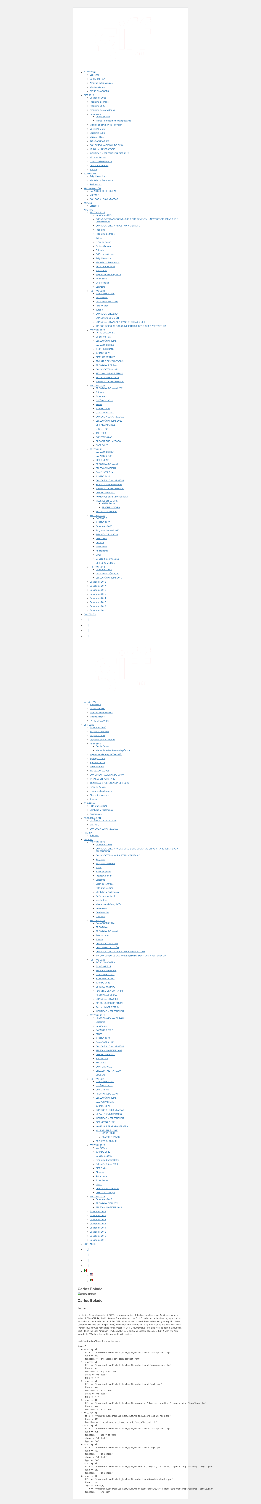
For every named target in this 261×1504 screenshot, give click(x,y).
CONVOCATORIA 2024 (107, 313)
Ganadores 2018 (98, 581)
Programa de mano (99, 101)
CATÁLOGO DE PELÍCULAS (103, 191)
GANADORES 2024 (105, 293)
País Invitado (102, 305)
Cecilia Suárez (103, 116)
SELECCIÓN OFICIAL (106, 340)
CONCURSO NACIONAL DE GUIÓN (107, 145)
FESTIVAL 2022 (97, 385)
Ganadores (101, 396)
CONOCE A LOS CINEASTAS (104, 199)
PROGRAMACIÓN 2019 (107, 573)
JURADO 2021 (103, 476)
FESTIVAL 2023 (97, 330)
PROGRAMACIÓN (92, 188)
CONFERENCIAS (104, 437)
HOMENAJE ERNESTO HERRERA (112, 496)
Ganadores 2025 (104, 215)
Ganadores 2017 (98, 586)
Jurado (93, 169)
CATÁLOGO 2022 (104, 400)
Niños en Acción (98, 157)
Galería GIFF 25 (103, 336)
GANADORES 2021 (105, 452)
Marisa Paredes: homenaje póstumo (113, 120)
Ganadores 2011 (98, 610)
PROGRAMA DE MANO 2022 (110, 388)
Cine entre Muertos (99, 165)
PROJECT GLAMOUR (106, 511)
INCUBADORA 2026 (99, 141)
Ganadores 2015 (98, 594)
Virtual (99, 554)
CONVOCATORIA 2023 (107, 369)
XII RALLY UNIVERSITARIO (109, 484)
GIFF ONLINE (102, 460)
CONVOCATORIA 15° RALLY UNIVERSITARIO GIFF (120, 322)
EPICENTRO (102, 429)
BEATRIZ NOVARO (111, 507)
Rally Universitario (98, 176)
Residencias (96, 184)
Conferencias (102, 282)
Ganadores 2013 (98, 602)
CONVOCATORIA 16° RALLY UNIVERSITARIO (118, 225)
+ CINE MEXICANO (105, 349)
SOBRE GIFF (102, 445)
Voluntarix (100, 286)
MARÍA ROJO (108, 503)
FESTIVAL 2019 (97, 567)
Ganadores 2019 (104, 569)
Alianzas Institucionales (101, 83)
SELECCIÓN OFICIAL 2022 (109, 420)
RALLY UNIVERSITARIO (107, 377)
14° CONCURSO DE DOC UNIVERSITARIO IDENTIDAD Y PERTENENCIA (131, 326)
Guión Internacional (105, 266)
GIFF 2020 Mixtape (105, 563)
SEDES (99, 404)
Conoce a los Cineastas (107, 559)
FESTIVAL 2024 (97, 291)
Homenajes (95, 114)
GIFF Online (101, 538)
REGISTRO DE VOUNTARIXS (110, 361)
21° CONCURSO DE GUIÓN (109, 373)
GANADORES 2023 (105, 345)
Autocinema (101, 546)
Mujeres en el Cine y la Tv (108, 274)
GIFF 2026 (89, 95)
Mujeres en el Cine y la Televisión (106, 124)
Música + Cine (97, 137)
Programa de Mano (105, 234)
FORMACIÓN (90, 173)
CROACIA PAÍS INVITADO (108, 441)
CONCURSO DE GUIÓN (107, 318)
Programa (100, 229)
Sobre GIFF (95, 74)
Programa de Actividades (102, 110)
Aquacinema (102, 550)
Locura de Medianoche (101, 161)
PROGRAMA (102, 297)
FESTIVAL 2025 (97, 212)
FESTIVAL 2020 (97, 515)
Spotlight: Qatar (97, 128)
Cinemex (100, 542)
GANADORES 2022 (105, 412)
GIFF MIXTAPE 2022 (105, 425)
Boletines (94, 205)
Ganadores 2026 (98, 97)
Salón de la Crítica (105, 254)
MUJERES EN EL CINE (107, 500)
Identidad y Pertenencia (101, 180)
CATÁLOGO (101, 518)
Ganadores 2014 (98, 598)
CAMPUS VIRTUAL (105, 472)
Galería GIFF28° (97, 79)
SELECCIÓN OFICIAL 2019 (109, 577)
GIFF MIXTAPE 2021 (105, 492)
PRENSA (88, 203)
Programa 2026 (97, 106)
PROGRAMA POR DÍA (106, 365)
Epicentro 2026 (97, 133)
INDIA (99, 238)
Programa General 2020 (107, 530)
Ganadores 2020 (104, 526)
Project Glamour (103, 246)
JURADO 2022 (103, 408)
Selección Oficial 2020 (107, 534)
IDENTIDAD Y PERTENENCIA (110, 381)
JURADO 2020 (103, 522)
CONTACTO (90, 614)
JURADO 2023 (103, 353)
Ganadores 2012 (98, 606)
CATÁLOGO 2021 (104, 456)
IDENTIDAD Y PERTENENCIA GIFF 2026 (109, 153)
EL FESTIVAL (90, 72)
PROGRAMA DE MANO (107, 301)
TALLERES (101, 433)
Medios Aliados (97, 87)
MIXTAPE (94, 195)
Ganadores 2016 (98, 590)
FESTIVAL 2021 (97, 449)
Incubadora (101, 270)
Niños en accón (103, 242)
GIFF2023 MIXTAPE (105, 357)
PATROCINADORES (99, 91)
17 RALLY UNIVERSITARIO (103, 149)
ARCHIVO (88, 210)
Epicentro (100, 250)
